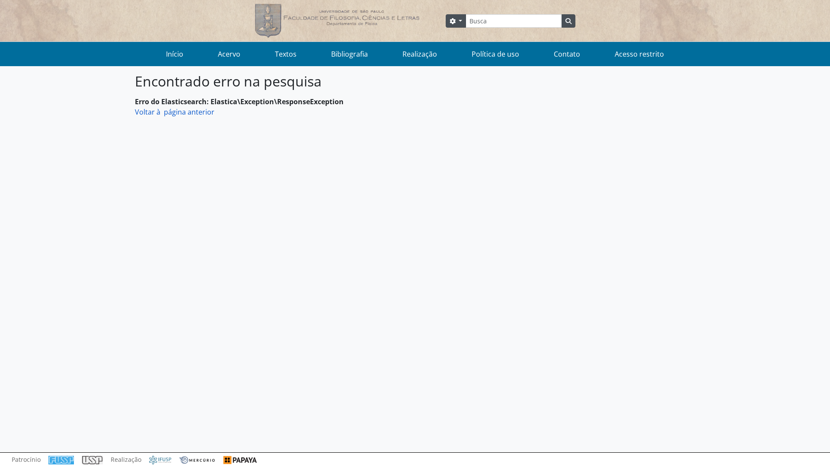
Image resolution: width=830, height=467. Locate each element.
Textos (286, 54)
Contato (567, 54)
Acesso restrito (639, 54)
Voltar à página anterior (174, 112)
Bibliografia (349, 54)
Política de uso (495, 54)
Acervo (229, 54)
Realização (419, 54)
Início (174, 54)
